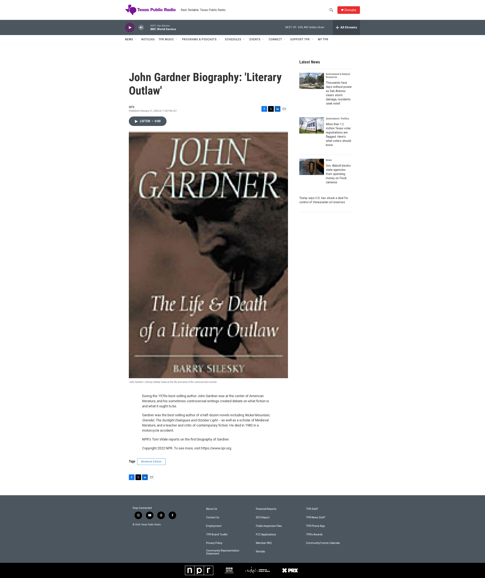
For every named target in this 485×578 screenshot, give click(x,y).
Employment (213, 526)
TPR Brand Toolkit (217, 534)
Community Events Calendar (323, 543)
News (129, 39)
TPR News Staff (315, 517)
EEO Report (263, 517)
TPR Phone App (315, 526)
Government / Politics (337, 118)
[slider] (147, 27)
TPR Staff (312, 509)
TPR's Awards (314, 534)
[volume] (141, 27)
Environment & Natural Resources (338, 76)
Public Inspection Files (269, 526)
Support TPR (300, 39)
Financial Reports (266, 509)
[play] (130, 27)
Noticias (148, 39)
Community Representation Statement (222, 552)
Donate (350, 10)
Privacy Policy (214, 543)
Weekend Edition (151, 461)
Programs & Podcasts (199, 39)
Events (255, 39)
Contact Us (212, 517)
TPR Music (166, 39)
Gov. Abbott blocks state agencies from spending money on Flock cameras (338, 174)
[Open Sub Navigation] (136, 39)
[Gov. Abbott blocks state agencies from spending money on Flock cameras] (311, 167)
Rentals (260, 551)
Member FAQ (264, 543)
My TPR (323, 39)
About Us (211, 509)
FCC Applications (266, 534)
